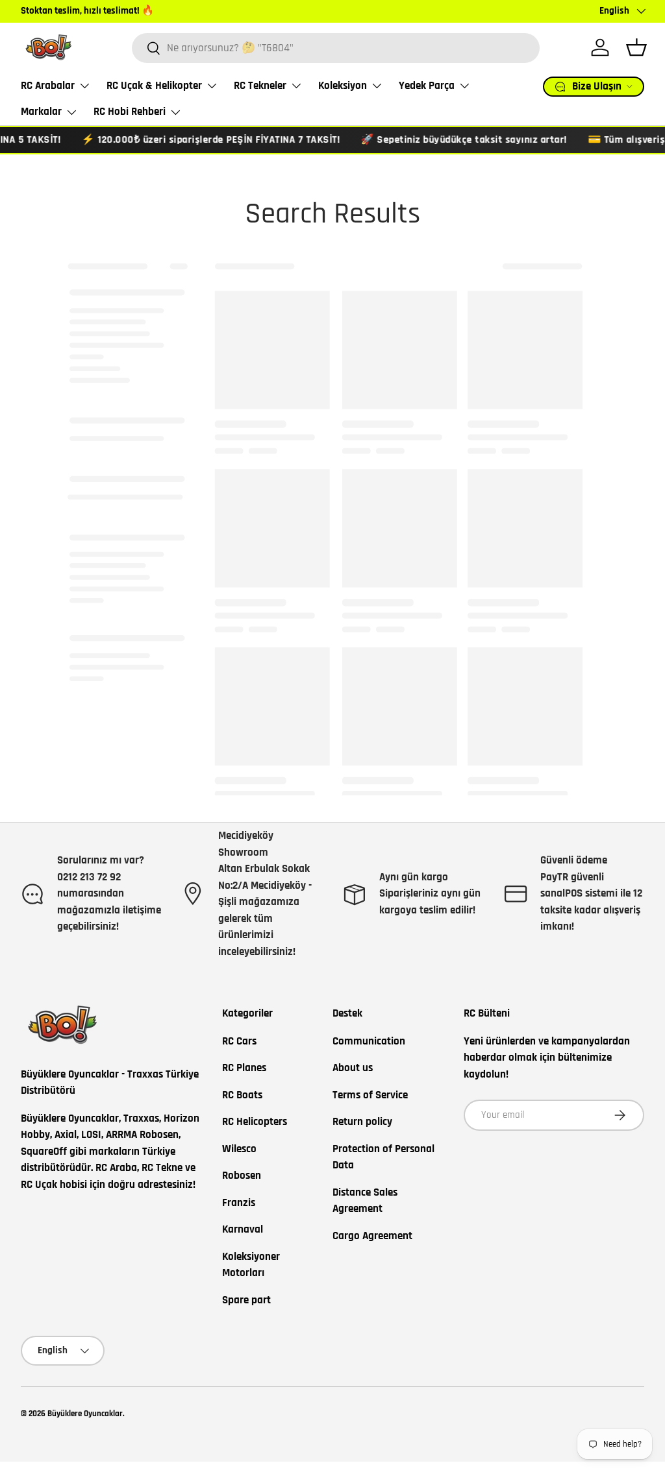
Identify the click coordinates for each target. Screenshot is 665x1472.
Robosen (241, 1175)
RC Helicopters (254, 1122)
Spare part (246, 1300)
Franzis (238, 1203)
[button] (636, 47)
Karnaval (242, 1229)
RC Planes (244, 1068)
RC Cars (239, 1041)
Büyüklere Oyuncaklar (85, 1413)
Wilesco (239, 1149)
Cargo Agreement (372, 1236)
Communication (368, 1041)
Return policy (362, 1122)
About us (352, 1068)
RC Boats (242, 1095)
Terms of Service (370, 1095)
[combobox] (336, 48)
